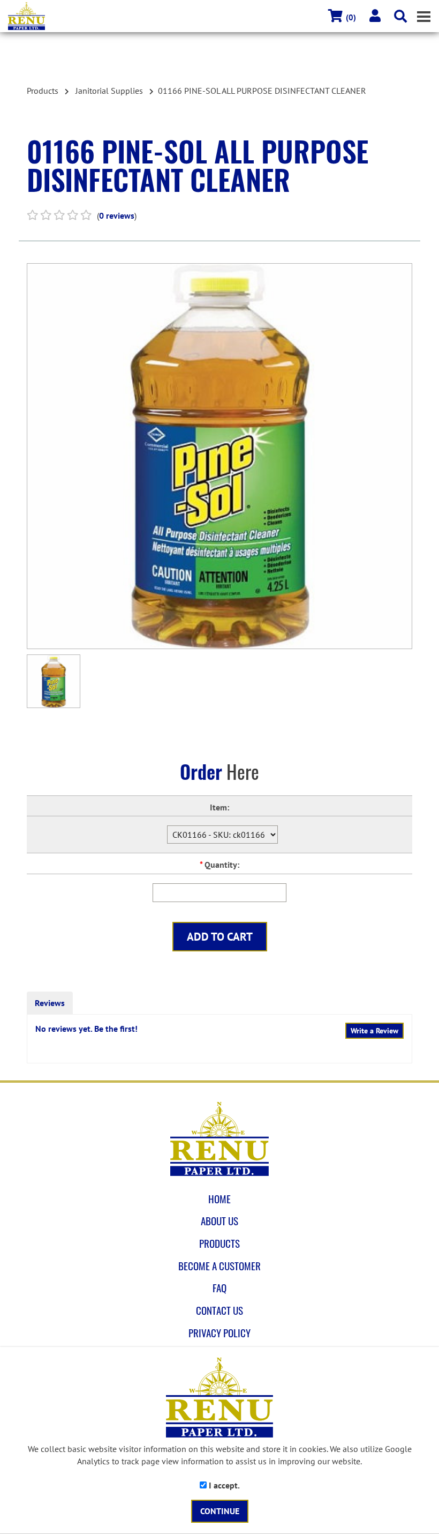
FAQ (219, 1288)
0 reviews (116, 215)
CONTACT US (219, 1310)
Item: (219, 807)
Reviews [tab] (50, 1002)
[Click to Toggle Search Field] (400, 16)
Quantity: (219, 864)
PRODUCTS (219, 1243)
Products (42, 90)
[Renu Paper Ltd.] (223, 16)
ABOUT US (219, 1221)
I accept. (223, 1485)
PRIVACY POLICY (219, 1333)
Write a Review (374, 1031)
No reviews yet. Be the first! (86, 1028)
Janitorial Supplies (109, 90)
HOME (219, 1199)
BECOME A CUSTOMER (219, 1266)
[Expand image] (219, 456)
